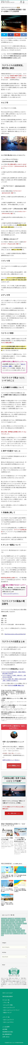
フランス (8, 930)
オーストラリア (5, 921)
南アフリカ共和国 (16, 933)
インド (7, 920)
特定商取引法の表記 (8, 1031)
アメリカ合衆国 (11, 918)
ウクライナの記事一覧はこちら (16, 685)
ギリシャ (3, 923)
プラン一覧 (6, 1002)
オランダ (23, 920)
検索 (23, 2)
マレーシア (9, 931)
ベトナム (18, 930)
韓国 (25, 933)
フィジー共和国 (18, 928)
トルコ (15, 925)
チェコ (5, 925)
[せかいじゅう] (14, 972)
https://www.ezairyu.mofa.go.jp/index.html (15, 634)
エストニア (18, 920)
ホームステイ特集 (8, 1005)
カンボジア (21, 921)
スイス (14, 923)
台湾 (22, 933)
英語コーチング (7, 1012)
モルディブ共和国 (20, 931)
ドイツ (19, 925)
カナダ (16, 921)
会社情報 (5, 1029)
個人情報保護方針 (7, 1034)
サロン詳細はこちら (14, 765)
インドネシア (12, 920)
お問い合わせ (6, 1036)
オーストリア (11, 921)
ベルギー (23, 930)
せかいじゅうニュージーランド (11, 1010)
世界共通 (7, 933)
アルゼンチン (17, 918)
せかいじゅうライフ (8, 1019)
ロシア (3, 933)
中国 (11, 933)
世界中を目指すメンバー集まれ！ (11, 760)
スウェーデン (19, 923)
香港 (2, 935)
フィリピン (4, 930)
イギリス (23, 918)
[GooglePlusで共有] (17, 34)
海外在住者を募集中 (8, 996)
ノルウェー (12, 926)
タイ (2, 925)
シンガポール (8, 923)
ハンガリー (17, 926)
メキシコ (14, 931)
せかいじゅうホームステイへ (11, 593)
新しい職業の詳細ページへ (14, 813)
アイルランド (4, 918)
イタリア (3, 920)
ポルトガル (4, 931)
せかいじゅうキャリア (9, 1007)
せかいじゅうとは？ (8, 992)
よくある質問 (6, 1026)
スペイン (24, 923)
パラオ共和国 (11, 928)
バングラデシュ (5, 928)
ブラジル (13, 930)
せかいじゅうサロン (8, 1022)
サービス (21, 2)
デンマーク (10, 925)
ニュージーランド (5, 926)
